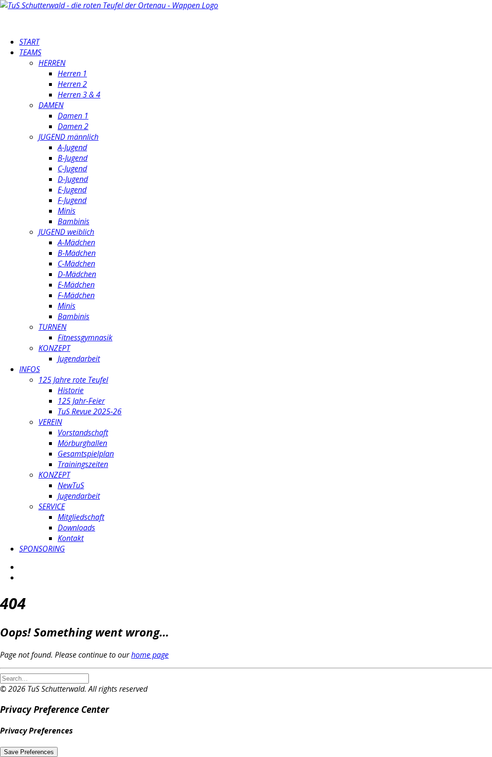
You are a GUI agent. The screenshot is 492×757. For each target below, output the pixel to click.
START (29, 41)
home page (150, 654)
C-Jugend (72, 168)
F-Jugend (72, 200)
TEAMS (30, 52)
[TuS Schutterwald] (246, 14)
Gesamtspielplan (86, 453)
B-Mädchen (77, 253)
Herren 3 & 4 (79, 94)
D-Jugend (73, 179)
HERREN (51, 63)
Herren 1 (72, 73)
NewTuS (71, 485)
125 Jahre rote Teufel (73, 379)
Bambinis (73, 221)
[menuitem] (255, 41)
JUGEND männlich (68, 137)
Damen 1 (73, 115)
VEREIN (50, 422)
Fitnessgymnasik (85, 337)
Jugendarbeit (79, 358)
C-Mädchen (76, 263)
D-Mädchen (77, 274)
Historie (71, 390)
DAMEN (50, 105)
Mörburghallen (82, 443)
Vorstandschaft (83, 432)
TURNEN (52, 327)
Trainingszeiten (83, 464)
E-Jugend (72, 189)
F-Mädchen (76, 295)
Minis (66, 210)
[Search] (44, 678)
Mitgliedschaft (81, 517)
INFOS (29, 369)
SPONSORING (42, 548)
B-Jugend (72, 158)
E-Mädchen (76, 284)
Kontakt (71, 538)
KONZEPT (54, 348)
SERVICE (51, 506)
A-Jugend (72, 147)
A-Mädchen (76, 242)
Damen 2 (73, 126)
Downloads (76, 527)
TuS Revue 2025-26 (90, 411)
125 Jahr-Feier (81, 401)
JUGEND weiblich (66, 232)
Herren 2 (72, 84)
